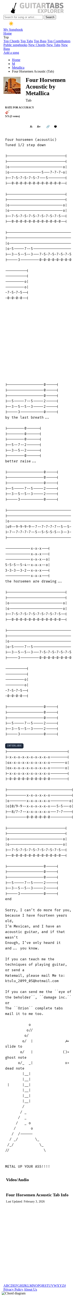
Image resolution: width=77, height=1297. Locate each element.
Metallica (18, 67)
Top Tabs (26, 41)
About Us (30, 1289)
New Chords (37, 45)
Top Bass (40, 41)
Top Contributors (58, 41)
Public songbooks (15, 45)
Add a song (11, 52)
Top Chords (11, 41)
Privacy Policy (13, 1289)
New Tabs (53, 45)
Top (6, 37)
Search (50, 17)
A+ (39, 126)
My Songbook (13, 29)
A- (31, 126)
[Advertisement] (38, 341)
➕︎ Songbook (15, 126)
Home (7, 33)
